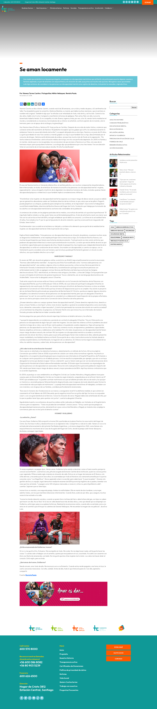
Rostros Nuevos (116, 244)
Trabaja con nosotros (68, 686)
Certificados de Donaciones (71, 666)
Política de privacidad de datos (73, 670)
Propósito (64, 654)
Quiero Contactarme (68, 682)
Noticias (66, 8)
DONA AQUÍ (118, 647)
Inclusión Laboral (117, 132)
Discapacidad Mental (118, 126)
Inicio (62, 650)
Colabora (108, 8)
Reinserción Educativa (118, 145)
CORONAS (118, 659)
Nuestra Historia (67, 658)
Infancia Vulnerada (117, 135)
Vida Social (64, 678)
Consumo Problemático (119, 123)
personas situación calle (119, 241)
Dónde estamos (56, 8)
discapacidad (130, 230)
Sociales (74, 8)
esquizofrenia (115, 237)
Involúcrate (99, 8)
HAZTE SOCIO (118, 653)
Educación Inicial (116, 129)
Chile (112, 227)
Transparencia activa (86, 8)
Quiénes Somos (27, 8)
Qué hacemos (41, 8)
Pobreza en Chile (116, 142)
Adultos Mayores (116, 120)
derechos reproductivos (124, 227)
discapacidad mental (118, 234)
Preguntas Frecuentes (69, 690)
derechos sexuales (117, 230)
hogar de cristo (128, 237)
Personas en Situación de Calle (122, 138)
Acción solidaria (116, 148)
